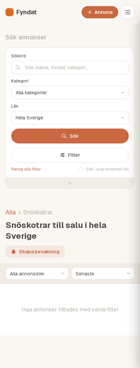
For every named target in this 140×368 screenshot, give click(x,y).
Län (14, 106)
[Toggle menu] (128, 12)
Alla (10, 212)
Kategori (20, 81)
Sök (74, 136)
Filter (74, 155)
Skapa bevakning (39, 252)
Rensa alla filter (26, 169)
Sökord (18, 56)
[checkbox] (80, 169)
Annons (103, 12)
